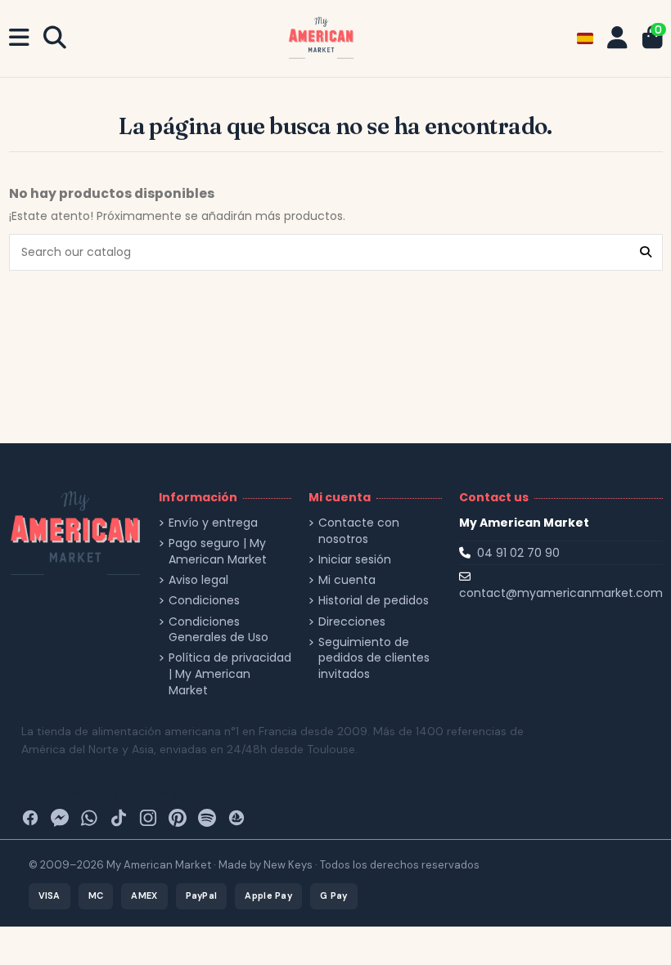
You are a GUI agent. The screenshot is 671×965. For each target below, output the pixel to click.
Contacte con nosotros (358, 531)
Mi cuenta (347, 580)
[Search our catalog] (645, 252)
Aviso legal (198, 580)
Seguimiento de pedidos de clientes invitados (374, 658)
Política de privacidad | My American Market (230, 674)
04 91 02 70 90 (518, 553)
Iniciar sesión (354, 560)
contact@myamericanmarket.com (561, 593)
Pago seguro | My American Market (218, 552)
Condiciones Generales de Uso (218, 630)
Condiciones (204, 600)
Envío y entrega (213, 523)
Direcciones (351, 622)
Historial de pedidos (373, 600)
